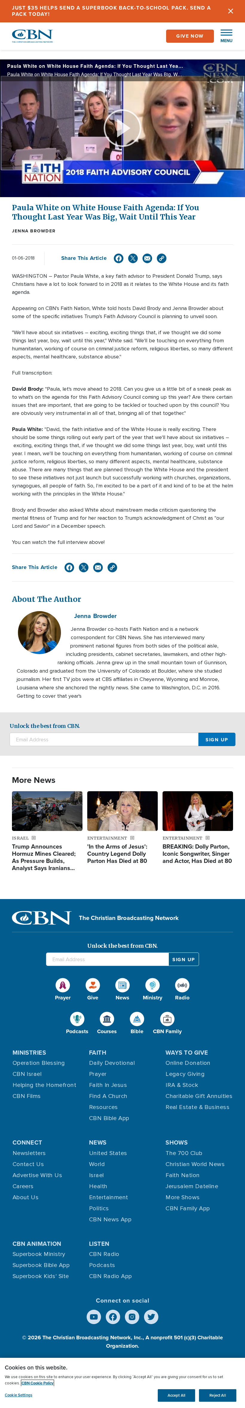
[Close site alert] (230, 11)
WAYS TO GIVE (187, 1052)
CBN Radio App (110, 1276)
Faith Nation (183, 1175)
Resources (103, 1107)
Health (98, 1186)
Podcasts (102, 1265)
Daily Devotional (112, 1063)
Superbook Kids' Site (41, 1276)
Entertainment (108, 1197)
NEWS (98, 1142)
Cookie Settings (18, 1395)
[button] (223, 36)
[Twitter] (133, 258)
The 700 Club (184, 1153)
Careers (23, 1186)
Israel (96, 1175)
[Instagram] (132, 1317)
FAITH (97, 1052)
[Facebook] (118, 258)
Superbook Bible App (41, 1265)
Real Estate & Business (197, 1107)
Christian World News (195, 1164)
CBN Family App (188, 1208)
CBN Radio (104, 1254)
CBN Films (27, 1096)
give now (190, 36)
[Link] (161, 258)
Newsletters (29, 1153)
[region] (122, 1383)
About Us (26, 1197)
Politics (99, 1208)
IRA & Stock (182, 1085)
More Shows (183, 1197)
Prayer (98, 1074)
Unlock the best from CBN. (45, 726)
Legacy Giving (185, 1074)
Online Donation (188, 1063)
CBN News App (110, 1219)
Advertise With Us (37, 1175)
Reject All (217, 1395)
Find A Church (108, 1096)
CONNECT (27, 1142)
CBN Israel (27, 1074)
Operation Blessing (39, 1063)
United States (108, 1153)
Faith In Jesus (108, 1085)
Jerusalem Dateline (192, 1186)
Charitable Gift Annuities (199, 1096)
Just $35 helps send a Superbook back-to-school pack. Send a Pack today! (111, 11)
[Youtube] (94, 1317)
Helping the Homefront (44, 1085)
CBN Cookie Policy (37, 1383)
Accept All (176, 1395)
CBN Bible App (109, 1118)
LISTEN (99, 1243)
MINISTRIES (29, 1052)
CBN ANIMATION (37, 1243)
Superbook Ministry (39, 1254)
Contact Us (28, 1164)
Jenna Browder (34, 231)
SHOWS (177, 1142)
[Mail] (147, 258)
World (97, 1164)
